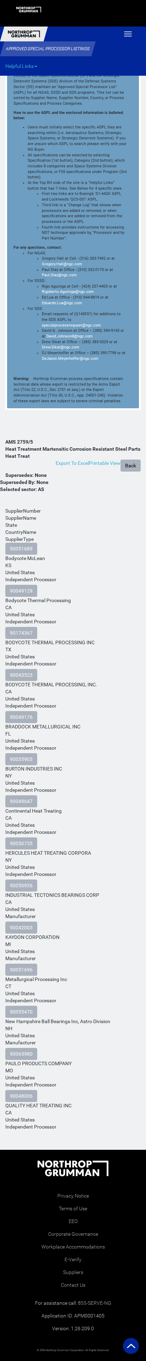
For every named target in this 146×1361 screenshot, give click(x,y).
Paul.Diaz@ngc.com (59, 275)
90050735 (21, 843)
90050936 (21, 885)
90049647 (21, 801)
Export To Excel (72, 463)
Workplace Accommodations (73, 1247)
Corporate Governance (73, 1234)
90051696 (21, 970)
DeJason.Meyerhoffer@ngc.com (70, 358)
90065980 (21, 1054)
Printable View (104, 463)
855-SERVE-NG (94, 1303)
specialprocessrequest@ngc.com (71, 325)
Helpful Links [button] (19, 66)
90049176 (21, 717)
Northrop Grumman (24, 34)
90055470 (21, 1012)
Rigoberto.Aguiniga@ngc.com (68, 291)
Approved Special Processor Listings (48, 49)
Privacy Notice (73, 1196)
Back (130, 465)
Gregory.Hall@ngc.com (62, 264)
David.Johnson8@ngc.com (69, 336)
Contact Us (73, 1285)
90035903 (21, 759)
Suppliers (73, 1272)
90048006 (21, 1096)
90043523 (21, 675)
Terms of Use (73, 1208)
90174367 (21, 633)
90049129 (21, 591)
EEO (73, 1221)
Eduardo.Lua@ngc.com (62, 303)
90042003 (21, 927)
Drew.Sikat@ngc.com (60, 347)
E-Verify (73, 1259)
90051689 (21, 549)
